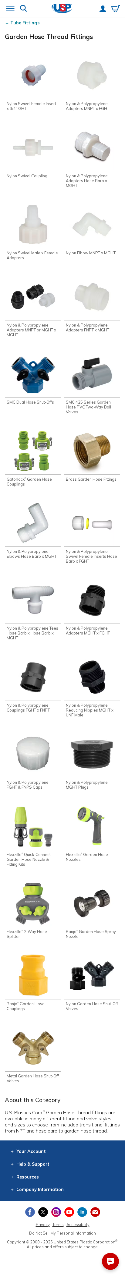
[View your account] (103, 9)
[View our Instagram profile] (56, 1212)
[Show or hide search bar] (23, 9)
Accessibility (78, 1224)
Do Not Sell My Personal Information (62, 1233)
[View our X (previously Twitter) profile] (43, 1212)
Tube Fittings (25, 23)
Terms (58, 1224)
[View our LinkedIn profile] (82, 1212)
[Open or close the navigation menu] (10, 9)
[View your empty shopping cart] (115, 9)
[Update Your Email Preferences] (95, 1212)
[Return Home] (62, 9)
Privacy (43, 1224)
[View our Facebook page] (30, 1212)
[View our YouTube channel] (69, 1212)
